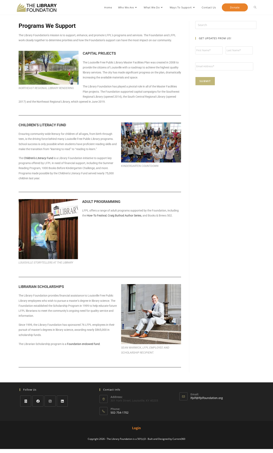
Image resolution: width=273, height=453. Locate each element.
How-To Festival (97, 215)
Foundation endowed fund (83, 344)
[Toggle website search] (255, 7)
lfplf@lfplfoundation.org (206, 398)
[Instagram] (50, 401)
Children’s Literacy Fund (38, 158)
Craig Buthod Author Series (124, 215)
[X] (25, 401)
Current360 (178, 439)
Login (136, 428)
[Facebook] (37, 401)
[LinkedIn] (62, 401)
